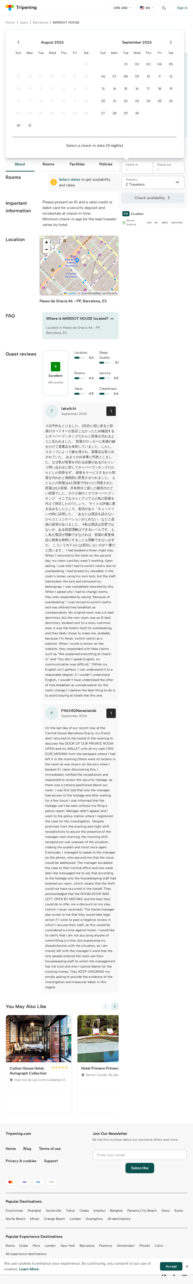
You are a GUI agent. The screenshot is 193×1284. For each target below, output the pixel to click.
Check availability (150, 198)
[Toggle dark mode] (164, 8)
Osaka (84, 1211)
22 (86, 101)
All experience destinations (26, 1254)
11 (41, 89)
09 (18, 89)
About (20, 164)
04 (41, 76)
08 (86, 76)
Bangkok (116, 1211)
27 (63, 113)
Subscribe (140, 1168)
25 (41, 113)
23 (18, 113)
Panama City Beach (142, 1211)
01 (86, 64)
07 (75, 76)
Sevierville (53, 1211)
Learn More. (29, 1269)
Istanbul (99, 1211)
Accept (171, 1266)
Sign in (182, 8)
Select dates (69, 179)
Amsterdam (126, 1246)
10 (29, 89)
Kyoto (178, 1211)
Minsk (34, 1219)
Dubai (23, 1246)
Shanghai (34, 1211)
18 (41, 101)
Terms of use (50, 1148)
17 (29, 101)
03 (30, 76)
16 (18, 101)
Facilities (77, 164)
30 (18, 125)
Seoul (165, 1211)
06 (64, 76)
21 (74, 101)
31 (29, 125)
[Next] (115, 1006)
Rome (10, 1246)
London (75, 1219)
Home (10, 23)
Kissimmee (14, 1211)
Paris (36, 1246)
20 (64, 101)
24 (30, 113)
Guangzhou (94, 1219)
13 (63, 89)
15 (86, 89)
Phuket (144, 1246)
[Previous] (105, 1006)
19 (52, 101)
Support (51, 1161)
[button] (77, 261)
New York (67, 1246)
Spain (24, 23)
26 (52, 113)
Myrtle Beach (15, 1219)
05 (52, 76)
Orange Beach (54, 1219)
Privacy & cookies (21, 1161)
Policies (106, 164)
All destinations (119, 1219)
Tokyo (70, 1211)
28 (75, 113)
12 (52, 89)
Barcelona (40, 23)
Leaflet (71, 293)
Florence (105, 1246)
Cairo (159, 1246)
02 (18, 76)
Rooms (48, 164)
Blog (27, 1148)
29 (86, 113)
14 (74, 89)
